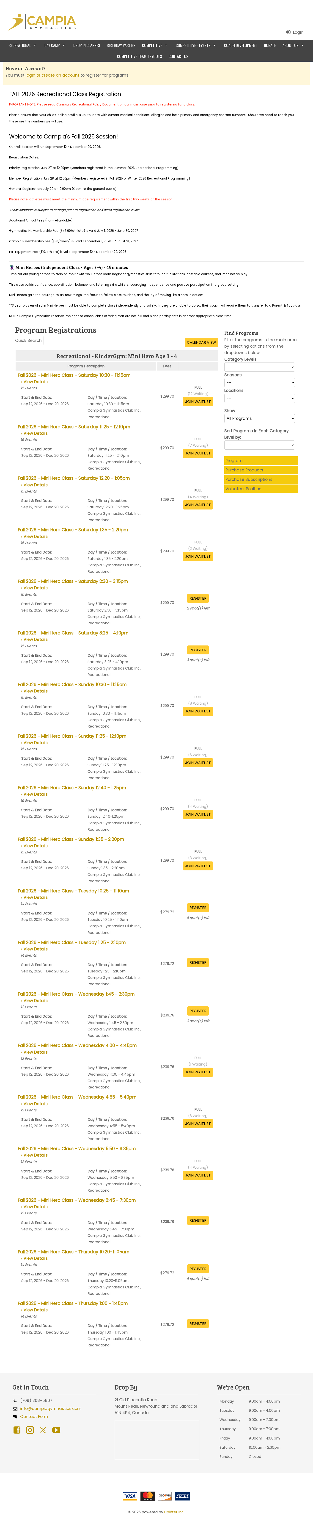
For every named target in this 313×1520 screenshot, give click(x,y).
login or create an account (52, 75)
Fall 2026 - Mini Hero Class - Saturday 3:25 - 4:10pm (73, 636)
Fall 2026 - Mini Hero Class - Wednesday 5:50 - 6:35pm (77, 1152)
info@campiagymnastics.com (49, 1408)
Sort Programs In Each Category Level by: (256, 434)
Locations (234, 390)
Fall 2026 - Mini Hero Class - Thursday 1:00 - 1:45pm (73, 1306)
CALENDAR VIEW (201, 342)
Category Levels (240, 359)
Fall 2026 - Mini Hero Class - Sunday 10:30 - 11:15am (72, 687)
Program (234, 460)
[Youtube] (57, 1429)
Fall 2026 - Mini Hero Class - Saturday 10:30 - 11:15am (74, 378)
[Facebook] (18, 1429)
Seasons (233, 375)
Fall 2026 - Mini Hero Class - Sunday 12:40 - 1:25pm (72, 791)
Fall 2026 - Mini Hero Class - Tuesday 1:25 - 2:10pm (72, 945)
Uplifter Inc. (174, 1512)
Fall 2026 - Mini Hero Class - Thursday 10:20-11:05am (73, 1255)
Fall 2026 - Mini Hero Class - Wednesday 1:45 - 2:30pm (76, 997)
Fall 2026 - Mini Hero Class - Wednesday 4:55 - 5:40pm (77, 1100)
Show (229, 410)
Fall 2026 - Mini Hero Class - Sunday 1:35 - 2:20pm (71, 842)
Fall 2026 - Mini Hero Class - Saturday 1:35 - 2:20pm (73, 533)
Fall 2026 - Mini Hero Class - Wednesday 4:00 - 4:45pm (77, 1048)
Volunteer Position (243, 489)
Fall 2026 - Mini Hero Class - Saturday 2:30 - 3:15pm (73, 584)
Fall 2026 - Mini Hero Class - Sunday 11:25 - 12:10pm (72, 739)
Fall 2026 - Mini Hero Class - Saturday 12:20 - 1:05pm (74, 481)
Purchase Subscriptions (248, 479)
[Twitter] (44, 1429)
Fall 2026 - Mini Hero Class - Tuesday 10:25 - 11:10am (73, 894)
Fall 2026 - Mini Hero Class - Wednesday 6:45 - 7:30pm (77, 1203)
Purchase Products (244, 470)
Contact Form (33, 1416)
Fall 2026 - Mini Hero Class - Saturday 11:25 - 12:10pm (74, 430)
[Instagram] (31, 1429)
